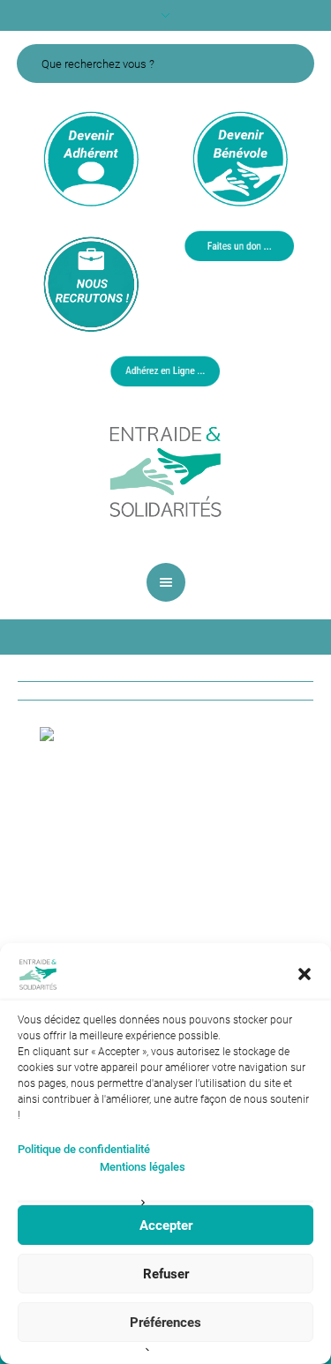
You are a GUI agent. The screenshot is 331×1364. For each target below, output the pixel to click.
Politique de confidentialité (84, 1149)
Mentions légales (142, 1166)
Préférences (165, 1322)
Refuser (166, 1274)
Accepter (165, 1225)
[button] (304, 974)
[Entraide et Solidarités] (165, 470)
